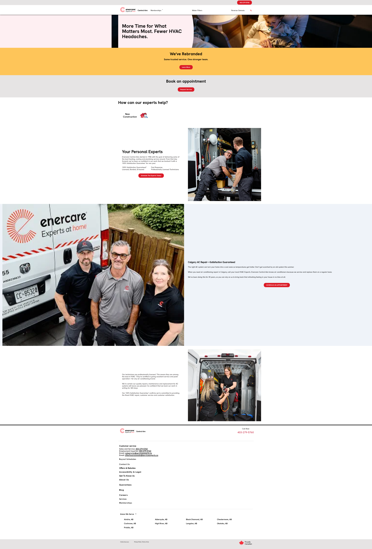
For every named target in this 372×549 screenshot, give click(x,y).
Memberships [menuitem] (156, 10)
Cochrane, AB (130, 523)
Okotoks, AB (222, 523)
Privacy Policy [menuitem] (138, 542)
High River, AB (161, 523)
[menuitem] (197, 10)
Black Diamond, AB (194, 519)
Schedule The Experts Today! (151, 176)
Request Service (186, 89)
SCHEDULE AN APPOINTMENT (276, 285)
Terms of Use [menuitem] (145, 542)
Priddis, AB (128, 527)
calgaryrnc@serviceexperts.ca (138, 453)
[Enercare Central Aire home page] (134, 9)
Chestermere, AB (224, 519)
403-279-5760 (244, 3)
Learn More (186, 67)
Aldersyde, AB (161, 519)
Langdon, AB (191, 523)
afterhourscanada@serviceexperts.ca (141, 455)
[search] (251, 11)
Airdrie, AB (128, 519)
